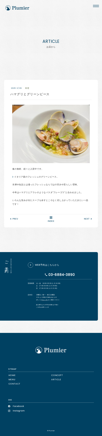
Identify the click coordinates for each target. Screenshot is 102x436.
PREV (15, 218)
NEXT (87, 218)
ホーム (12, 375)
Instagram (19, 410)
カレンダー (45, 299)
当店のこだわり (57, 375)
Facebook (18, 406)
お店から (56, 379)
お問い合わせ (14, 383)
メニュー (11, 379)
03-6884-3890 (61, 274)
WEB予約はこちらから (47, 265)
